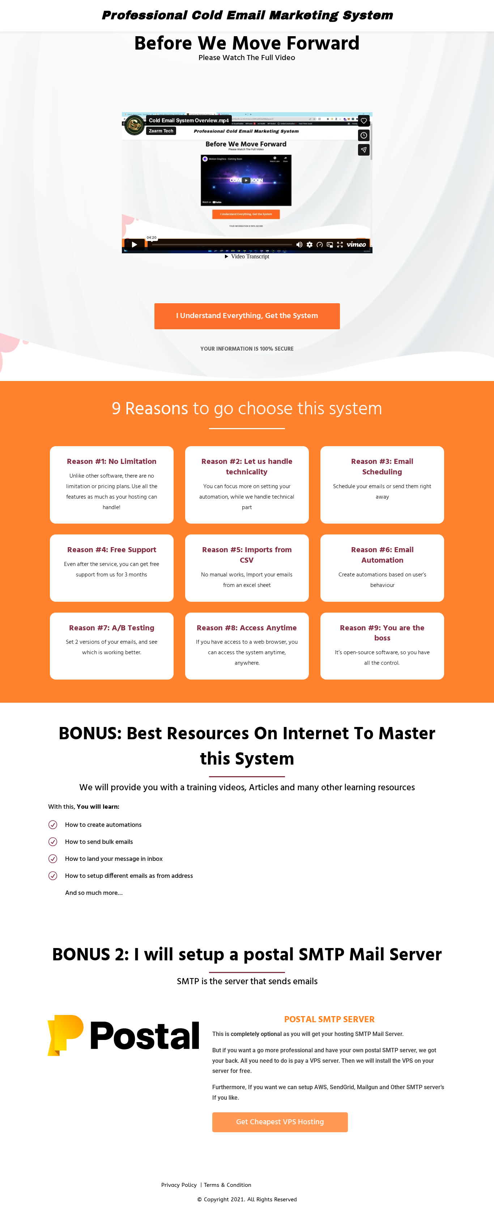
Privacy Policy (179, 1185)
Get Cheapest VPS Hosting (280, 1122)
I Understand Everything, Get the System (247, 316)
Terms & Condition (227, 1185)
